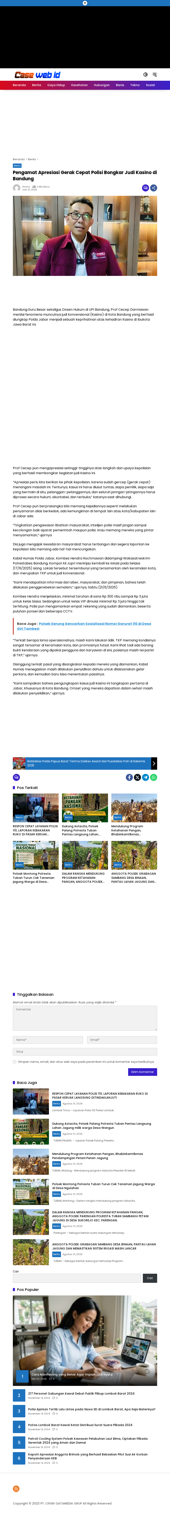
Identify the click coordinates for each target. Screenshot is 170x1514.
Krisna (26, 187)
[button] (145, 74)
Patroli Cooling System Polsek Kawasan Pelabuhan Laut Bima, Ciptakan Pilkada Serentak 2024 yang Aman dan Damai (88, 1441)
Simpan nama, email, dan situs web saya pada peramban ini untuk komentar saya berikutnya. (86, 1062)
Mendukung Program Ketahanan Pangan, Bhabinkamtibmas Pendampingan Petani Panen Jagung (133, 830)
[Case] (38, 74)
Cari (16, 1271)
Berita (17, 165)
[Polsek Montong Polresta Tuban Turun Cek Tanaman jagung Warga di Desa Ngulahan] (36, 855)
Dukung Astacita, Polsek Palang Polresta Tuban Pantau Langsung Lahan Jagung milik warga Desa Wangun (81, 830)
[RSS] (16, 1488)
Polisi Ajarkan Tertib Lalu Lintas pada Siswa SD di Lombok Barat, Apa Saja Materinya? (91, 1409)
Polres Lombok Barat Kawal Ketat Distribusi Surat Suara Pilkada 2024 (80, 1425)
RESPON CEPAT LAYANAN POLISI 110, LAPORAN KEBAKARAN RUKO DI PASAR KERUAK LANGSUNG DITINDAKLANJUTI (35, 830)
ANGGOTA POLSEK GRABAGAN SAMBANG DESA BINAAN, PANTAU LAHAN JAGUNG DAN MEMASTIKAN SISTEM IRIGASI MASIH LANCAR (133, 878)
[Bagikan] (153, 187)
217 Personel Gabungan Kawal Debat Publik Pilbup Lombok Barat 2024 (81, 1394)
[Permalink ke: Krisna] (17, 188)
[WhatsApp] (153, 777)
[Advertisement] (85, 35)
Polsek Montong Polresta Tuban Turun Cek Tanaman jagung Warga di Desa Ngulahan (33, 878)
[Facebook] (129, 777)
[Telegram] (145, 777)
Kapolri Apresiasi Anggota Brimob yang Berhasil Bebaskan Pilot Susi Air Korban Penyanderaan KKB (88, 1457)
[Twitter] (137, 777)
